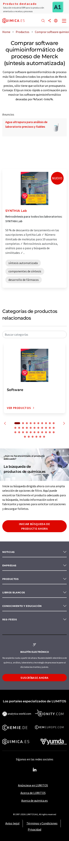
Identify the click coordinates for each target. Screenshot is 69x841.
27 (34, 432)
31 (50, 432)
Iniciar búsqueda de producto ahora (34, 526)
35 (33, 437)
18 (42, 428)
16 (34, 428)
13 (23, 428)
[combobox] (34, 334)
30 (46, 432)
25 (27, 432)
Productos (10, 579)
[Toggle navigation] (64, 21)
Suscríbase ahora (34, 678)
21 (54, 428)
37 (40, 437)
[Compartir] (49, 21)
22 (15, 432)
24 (23, 432)
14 (27, 428)
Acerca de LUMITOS (33, 793)
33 (25, 437)
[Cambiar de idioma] (55, 21)
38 (44, 437)
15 (31, 428)
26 (31, 432)
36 (36, 437)
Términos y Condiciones (42, 823)
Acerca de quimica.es (34, 800)
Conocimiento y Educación (22, 606)
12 (19, 428)
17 (38, 428)
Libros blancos (13, 592)
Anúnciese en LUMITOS (33, 785)
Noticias (8, 552)
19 (46, 428)
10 (54, 423)
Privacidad (34, 829)
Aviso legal (12, 823)
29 (42, 432)
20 (50, 428)
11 (15, 428)
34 (29, 437)
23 (19, 432)
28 (38, 432)
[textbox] (34, 334)
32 (54, 432)
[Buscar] (43, 21)
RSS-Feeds (9, 619)
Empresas (9, 565)
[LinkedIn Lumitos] (34, 770)
